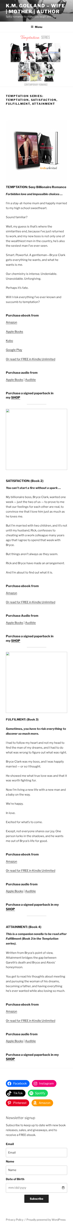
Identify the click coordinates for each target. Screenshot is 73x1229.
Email (10, 1144)
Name (10, 1161)
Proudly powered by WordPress (46, 1219)
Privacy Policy (14, 1219)
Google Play (14, 350)
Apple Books (14, 331)
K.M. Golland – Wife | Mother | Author (35, 8)
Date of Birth (15, 1179)
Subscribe (36, 1198)
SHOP (15, 397)
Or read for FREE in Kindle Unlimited (30, 359)
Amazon (11, 322)
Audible (30, 379)
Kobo (9, 340)
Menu (38, 27)
